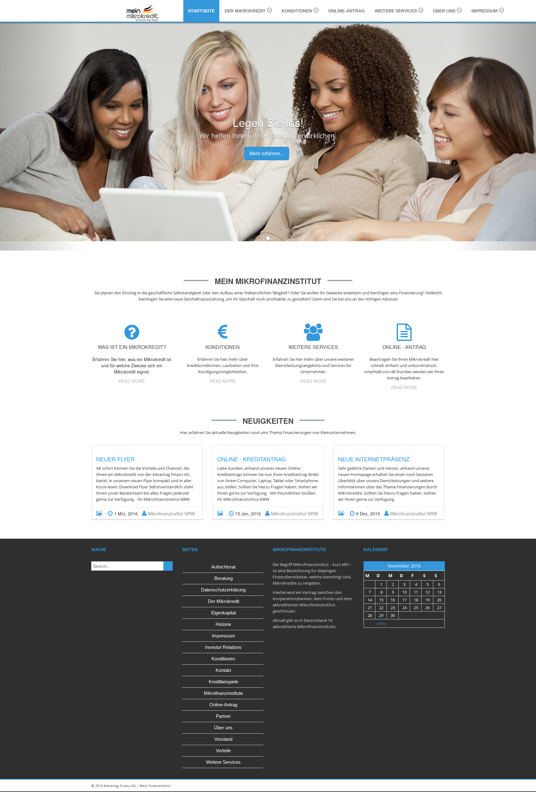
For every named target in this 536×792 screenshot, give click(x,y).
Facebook (437, 786)
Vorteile (223, 750)
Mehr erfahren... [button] (266, 153)
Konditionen (297, 10)
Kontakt (223, 670)
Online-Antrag (346, 10)
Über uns (444, 10)
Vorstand (223, 739)
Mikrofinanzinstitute (223, 693)
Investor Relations (223, 647)
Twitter (423, 786)
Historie (223, 624)
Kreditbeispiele (223, 681)
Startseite (201, 10)
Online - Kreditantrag (251, 459)
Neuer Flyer (115, 459)
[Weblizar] (141, 12)
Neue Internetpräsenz (373, 459)
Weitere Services (396, 10)
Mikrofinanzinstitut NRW (171, 513)
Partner (223, 716)
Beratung (223, 578)
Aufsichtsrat (223, 566)
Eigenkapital (223, 612)
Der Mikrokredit (245, 10)
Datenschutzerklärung (223, 589)
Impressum (484, 10)
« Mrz (381, 623)
